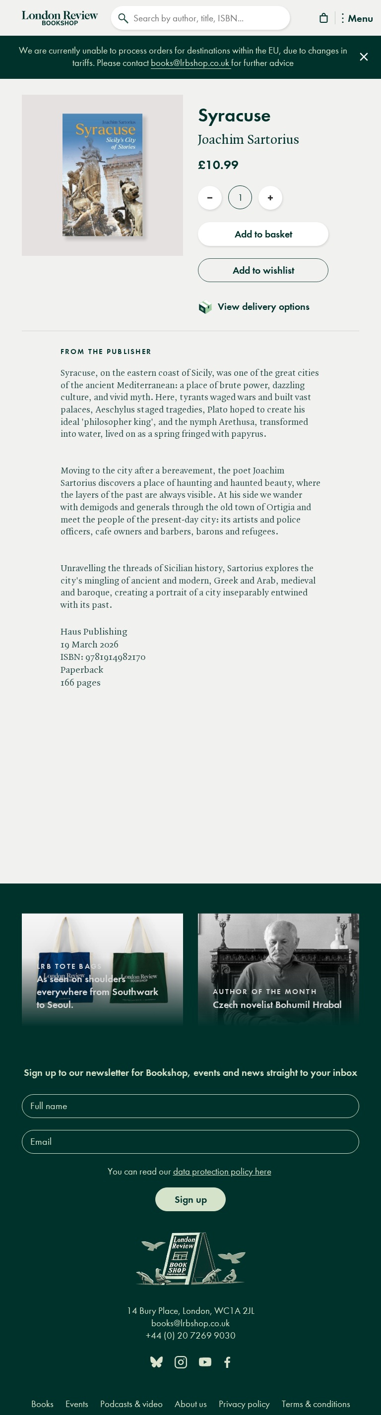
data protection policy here (222, 1171)
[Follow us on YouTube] (205, 1361)
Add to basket (263, 234)
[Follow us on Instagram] (181, 1361)
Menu (360, 19)
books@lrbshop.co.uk (191, 62)
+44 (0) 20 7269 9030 (191, 1335)
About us (191, 1404)
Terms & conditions (316, 1404)
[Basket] (324, 19)
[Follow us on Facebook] (227, 1361)
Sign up (191, 1199)
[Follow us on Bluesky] (156, 1361)
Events (76, 1404)
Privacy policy (244, 1404)
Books (42, 1404)
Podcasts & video (131, 1404)
